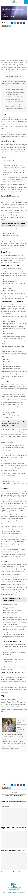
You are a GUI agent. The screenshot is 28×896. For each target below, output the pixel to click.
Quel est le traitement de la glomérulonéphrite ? (11, 706)
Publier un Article (15, 892)
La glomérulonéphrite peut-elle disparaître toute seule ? (13, 702)
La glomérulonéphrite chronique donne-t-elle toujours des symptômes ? (14, 710)
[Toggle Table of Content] (19, 77)
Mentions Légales (7, 892)
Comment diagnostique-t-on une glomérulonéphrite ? (13, 704)
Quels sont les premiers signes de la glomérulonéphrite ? (13, 701)
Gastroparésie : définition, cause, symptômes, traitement (14, 801)
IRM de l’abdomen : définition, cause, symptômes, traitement (13, 850)
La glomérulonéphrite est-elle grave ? (9, 708)
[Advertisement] (14, 45)
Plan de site (22, 892)
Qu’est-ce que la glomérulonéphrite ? (9, 699)
